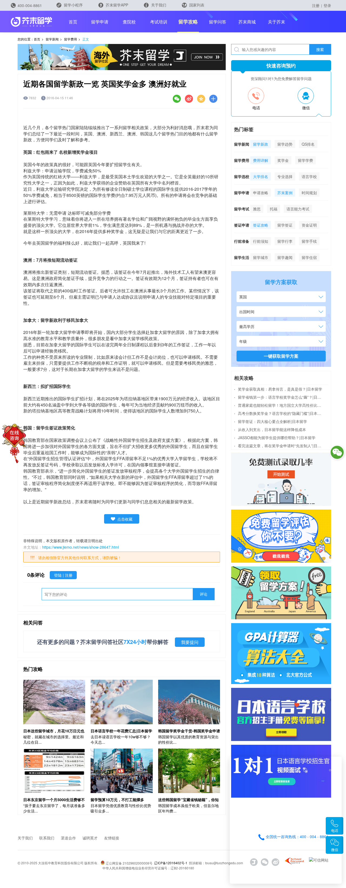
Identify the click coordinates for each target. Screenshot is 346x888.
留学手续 (309, 241)
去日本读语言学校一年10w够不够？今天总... (121, 739)
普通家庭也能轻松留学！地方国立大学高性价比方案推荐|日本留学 (278, 405)
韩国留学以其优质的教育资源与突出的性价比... (188, 739)
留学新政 (260, 144)
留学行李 (284, 241)
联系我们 (46, 838)
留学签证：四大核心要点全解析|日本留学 (270, 421)
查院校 (129, 22)
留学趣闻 (284, 257)
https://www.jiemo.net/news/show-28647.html (80, 547)
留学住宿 (309, 257)
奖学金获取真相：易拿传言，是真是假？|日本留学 (278, 389)
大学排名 (260, 176)
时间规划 (309, 192)
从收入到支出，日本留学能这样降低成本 (270, 429)
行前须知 (260, 241)
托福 (273, 208)
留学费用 (70, 39)
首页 (73, 22)
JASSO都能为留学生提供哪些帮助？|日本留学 (274, 437)
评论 (203, 594)
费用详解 (260, 160)
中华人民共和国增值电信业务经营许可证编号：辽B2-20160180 (148, 868)
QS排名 (308, 144)
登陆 (58, 575)
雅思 (257, 208)
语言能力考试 (298, 208)
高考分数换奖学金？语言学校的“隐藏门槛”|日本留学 (278, 413)
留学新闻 (52, 39)
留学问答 (217, 22)
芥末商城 (247, 22)
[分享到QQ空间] (201, 99)
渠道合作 (68, 838)
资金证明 (309, 225)
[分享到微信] (177, 99)
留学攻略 (188, 21)
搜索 (320, 49)
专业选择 (284, 176)
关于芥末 (276, 22)
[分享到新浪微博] (189, 99)
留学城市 (260, 257)
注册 (316, 5)
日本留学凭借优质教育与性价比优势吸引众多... (121, 808)
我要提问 (189, 642)
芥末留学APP (116, 5)
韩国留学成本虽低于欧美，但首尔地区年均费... (188, 808)
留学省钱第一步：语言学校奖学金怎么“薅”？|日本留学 (278, 397)
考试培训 (158, 22)
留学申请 (99, 22)
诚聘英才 (90, 838)
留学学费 (305, 160)
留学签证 (284, 225)
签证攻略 (260, 225)
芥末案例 (284, 192)
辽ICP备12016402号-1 (170, 862)
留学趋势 (284, 144)
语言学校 (309, 176)
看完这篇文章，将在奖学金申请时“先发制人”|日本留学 (278, 445)
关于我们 (158, 5)
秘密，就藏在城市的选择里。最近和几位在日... (53, 739)
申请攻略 (260, 192)
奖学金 (283, 160)
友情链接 (111, 838)
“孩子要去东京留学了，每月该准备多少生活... (54, 808)
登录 (327, 5)
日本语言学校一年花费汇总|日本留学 (121, 730)
